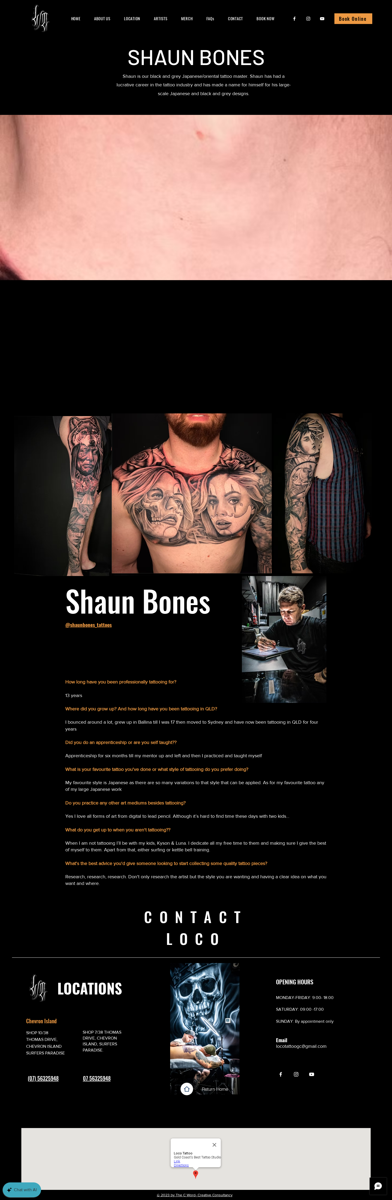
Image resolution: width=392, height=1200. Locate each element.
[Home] (187, 1089)
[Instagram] (308, 18)
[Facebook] (294, 18)
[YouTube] (322, 18)
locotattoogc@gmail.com (301, 1046)
